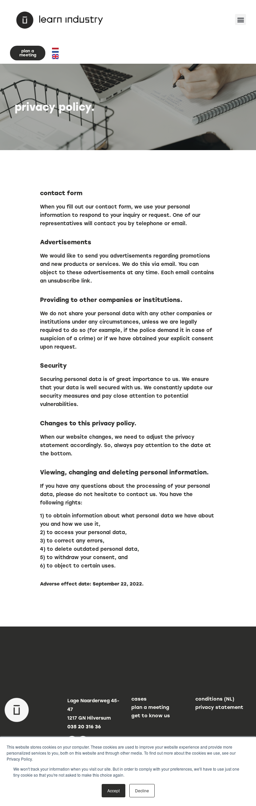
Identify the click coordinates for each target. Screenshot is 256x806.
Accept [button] (113, 790)
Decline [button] (142, 790)
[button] (240, 19)
